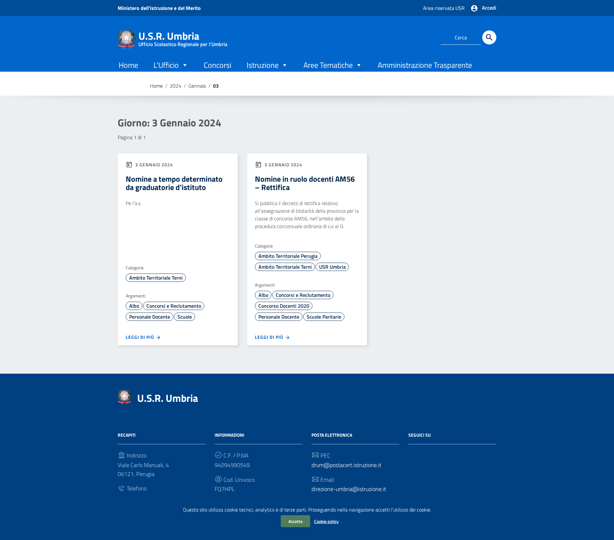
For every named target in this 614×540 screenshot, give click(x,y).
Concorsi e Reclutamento (173, 306)
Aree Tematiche (328, 65)
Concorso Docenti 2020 (283, 306)
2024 (175, 86)
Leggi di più (140, 337)
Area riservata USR (444, 8)
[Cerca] (489, 37)
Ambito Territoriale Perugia (288, 256)
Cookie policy (326, 521)
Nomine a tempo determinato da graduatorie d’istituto (174, 183)
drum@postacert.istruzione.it (346, 465)
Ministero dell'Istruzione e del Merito (159, 8)
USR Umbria (332, 267)
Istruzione (263, 65)
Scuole (184, 317)
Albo (134, 306)
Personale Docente (149, 317)
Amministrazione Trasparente (425, 65)
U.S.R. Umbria (182, 37)
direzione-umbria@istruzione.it (348, 489)
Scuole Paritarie (324, 317)
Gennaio (197, 86)
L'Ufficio (166, 65)
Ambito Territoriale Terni (156, 278)
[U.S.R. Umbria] (126, 38)
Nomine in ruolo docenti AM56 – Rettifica (305, 183)
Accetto (295, 521)
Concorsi (217, 65)
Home (128, 65)
